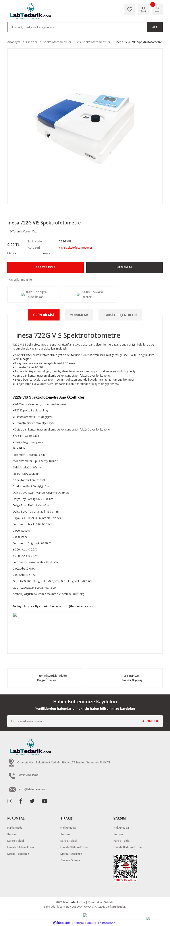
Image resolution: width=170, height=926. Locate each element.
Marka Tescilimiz (18, 854)
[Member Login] (143, 9)
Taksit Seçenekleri (120, 315)
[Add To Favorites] (85, 279)
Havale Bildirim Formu (21, 847)
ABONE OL (150, 721)
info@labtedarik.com (78, 606)
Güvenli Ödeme (70, 860)
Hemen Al (124, 267)
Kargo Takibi (15, 841)
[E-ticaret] (84, 923)
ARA (154, 27)
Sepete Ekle (45, 267)
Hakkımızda (15, 828)
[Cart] (157, 9)
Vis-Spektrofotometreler (75, 248)
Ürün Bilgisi (43, 315)
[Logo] (30, 11)
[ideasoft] (62, 923)
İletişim (12, 834)
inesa (46, 253)
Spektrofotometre (36, 344)
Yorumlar (79, 315)
